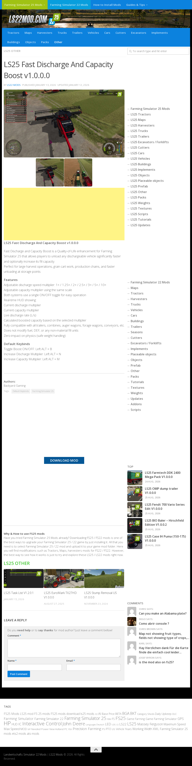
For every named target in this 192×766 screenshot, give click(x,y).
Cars (107, 32)
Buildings (13, 42)
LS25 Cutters (140, 147)
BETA (118, 713)
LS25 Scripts (139, 214)
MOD (23, 729)
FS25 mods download (65, 713)
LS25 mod (26, 713)
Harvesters (44, 32)
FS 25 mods (42, 713)
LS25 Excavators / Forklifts (150, 142)
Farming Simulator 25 (42, 391)
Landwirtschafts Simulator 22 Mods (25, 754)
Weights (137, 393)
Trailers (77, 32)
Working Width (142, 729)
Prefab (136, 365)
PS (103, 729)
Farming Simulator (19, 718)
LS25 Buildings (141, 164)
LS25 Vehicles (140, 158)
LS (117, 724)
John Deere (73, 723)
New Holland (57, 729)
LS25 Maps (138, 120)
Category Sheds (145, 713)
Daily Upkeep (163, 713)
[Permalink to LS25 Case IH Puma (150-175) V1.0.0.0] (134, 541)
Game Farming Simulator (161, 719)
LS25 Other (12, 51)
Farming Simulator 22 (49, 719)
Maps (28, 32)
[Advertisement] (64, 214)
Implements (160, 32)
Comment (14, 635)
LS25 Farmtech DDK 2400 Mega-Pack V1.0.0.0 (162, 475)
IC (20, 723)
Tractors (13, 32)
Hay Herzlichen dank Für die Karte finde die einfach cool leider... (163, 650)
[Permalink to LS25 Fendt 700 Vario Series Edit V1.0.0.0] (134, 509)
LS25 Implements (143, 170)
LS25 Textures (141, 208)
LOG (114, 724)
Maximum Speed (175, 724)
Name (12, 660)
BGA (125, 713)
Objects (30, 42)
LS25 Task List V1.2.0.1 (19, 593)
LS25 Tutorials (141, 219)
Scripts (136, 410)
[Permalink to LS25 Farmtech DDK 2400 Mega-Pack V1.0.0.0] (134, 477)
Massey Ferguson (150, 724)
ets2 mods (19, 734)
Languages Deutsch (95, 724)
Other (58, 42)
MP (29, 729)
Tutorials (137, 382)
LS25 (131, 723)
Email (70, 660)
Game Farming (136, 719)
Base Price (108, 713)
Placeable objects (143, 354)
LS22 (123, 724)
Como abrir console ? (154, 623)
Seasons (137, 332)
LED (108, 724)
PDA (70, 729)
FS (113, 719)
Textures (137, 388)
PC (66, 729)
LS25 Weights (140, 203)
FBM (109, 718)
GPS (181, 718)
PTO (108, 729)
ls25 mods (87, 713)
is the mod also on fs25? (156, 662)
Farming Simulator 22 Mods (69, 5)
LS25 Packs (138, 197)
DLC (174, 713)
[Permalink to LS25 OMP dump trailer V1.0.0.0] (134, 493)
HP (7, 723)
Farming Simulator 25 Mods (23, 5)
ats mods (33, 734)
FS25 (121, 718)
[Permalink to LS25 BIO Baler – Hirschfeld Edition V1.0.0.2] (134, 525)
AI (99, 713)
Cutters (121, 32)
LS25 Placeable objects (147, 181)
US (113, 729)
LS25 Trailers (140, 136)
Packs (45, 42)
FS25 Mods (11, 713)
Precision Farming (87, 728)
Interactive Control (42, 723)
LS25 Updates (140, 225)
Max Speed (12, 729)
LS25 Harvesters (142, 125)
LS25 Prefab (139, 186)
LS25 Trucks (139, 131)
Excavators (138, 32)
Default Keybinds (21, 391)
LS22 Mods (14, 85)
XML (156, 729)
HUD (15, 724)
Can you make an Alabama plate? (163, 613)
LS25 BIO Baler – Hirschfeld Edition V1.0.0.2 (164, 522)
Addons (136, 404)
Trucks (62, 32)
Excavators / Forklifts (146, 343)
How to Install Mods (107, 5)
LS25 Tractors (141, 114)
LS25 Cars (137, 153)
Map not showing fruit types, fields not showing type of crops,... (164, 636)
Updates (137, 399)
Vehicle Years (124, 729)
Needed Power (40, 729)
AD (96, 713)
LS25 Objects (140, 175)
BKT (133, 713)
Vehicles (93, 32)
